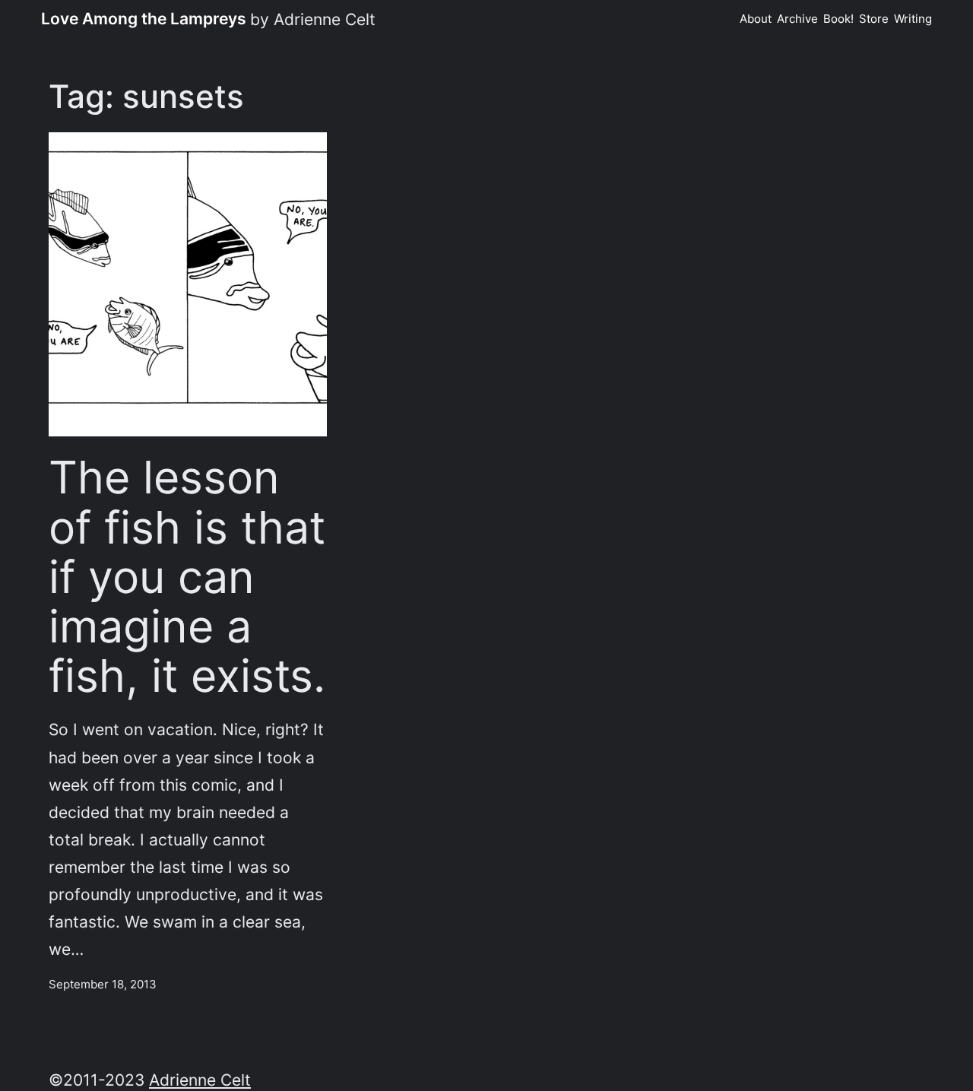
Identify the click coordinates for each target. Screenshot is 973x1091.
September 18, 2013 (103, 984)
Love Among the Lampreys (143, 18)
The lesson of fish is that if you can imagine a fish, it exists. (187, 576)
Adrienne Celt (200, 1079)
